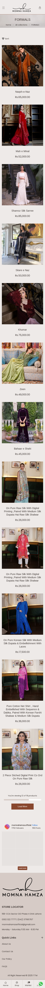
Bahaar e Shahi (22, 448)
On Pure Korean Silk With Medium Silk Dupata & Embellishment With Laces (23, 643)
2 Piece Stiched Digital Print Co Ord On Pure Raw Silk (22, 777)
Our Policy (7, 959)
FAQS (4, 966)
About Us (6, 944)
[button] (3, 7)
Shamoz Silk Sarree (23, 210)
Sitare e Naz (22, 270)
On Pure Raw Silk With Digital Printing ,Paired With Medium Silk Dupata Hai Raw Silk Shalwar (22, 511)
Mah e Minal (22, 151)
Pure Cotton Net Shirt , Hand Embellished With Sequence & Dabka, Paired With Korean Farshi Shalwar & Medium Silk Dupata (23, 711)
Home (8, 25)
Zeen (22, 389)
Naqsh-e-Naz (22, 91)
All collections (21, 25)
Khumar (22, 329)
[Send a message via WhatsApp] (41, 984)
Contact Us (7, 951)
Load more (22, 806)
